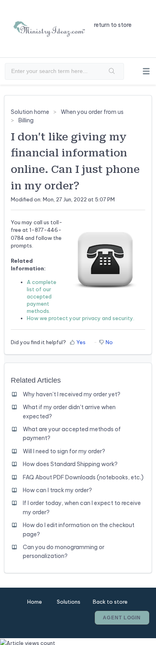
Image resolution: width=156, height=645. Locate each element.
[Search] (112, 71)
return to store (113, 24)
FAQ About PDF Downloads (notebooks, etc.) (83, 477)
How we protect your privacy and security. (80, 318)
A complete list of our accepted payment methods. (41, 296)
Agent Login (122, 618)
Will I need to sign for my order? (64, 451)
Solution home (30, 112)
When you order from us (92, 112)
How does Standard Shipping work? (70, 464)
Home (34, 601)
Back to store (110, 601)
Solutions (68, 601)
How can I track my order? (57, 490)
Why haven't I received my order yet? (71, 394)
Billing (26, 120)
